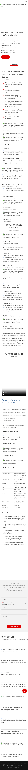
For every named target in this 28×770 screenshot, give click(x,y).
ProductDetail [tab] (14, 64)
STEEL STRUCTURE (6, 639)
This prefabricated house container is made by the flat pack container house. (13, 84)
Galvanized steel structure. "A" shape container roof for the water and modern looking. (13, 96)
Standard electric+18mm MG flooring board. (12, 117)
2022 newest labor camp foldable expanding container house (11, 708)
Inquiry (5, 57)
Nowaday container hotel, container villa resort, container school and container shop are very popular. (13, 538)
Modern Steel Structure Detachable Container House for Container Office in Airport (13, 662)
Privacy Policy (16, 767)
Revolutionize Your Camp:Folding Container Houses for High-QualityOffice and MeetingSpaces (11, 756)
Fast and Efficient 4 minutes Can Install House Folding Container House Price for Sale (13, 685)
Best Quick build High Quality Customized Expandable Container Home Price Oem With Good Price (12, 732)
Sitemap (10, 767)
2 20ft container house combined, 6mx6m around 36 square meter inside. (13, 90)
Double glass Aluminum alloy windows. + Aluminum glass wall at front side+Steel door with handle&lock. (13, 111)
